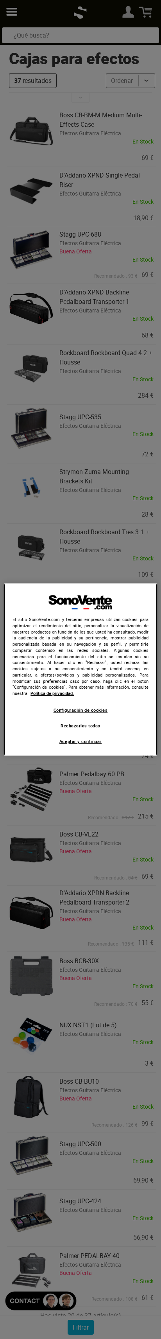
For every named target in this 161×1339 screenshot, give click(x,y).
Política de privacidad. (52, 693)
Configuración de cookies (81, 710)
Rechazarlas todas (80, 725)
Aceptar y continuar (80, 741)
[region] (80, 669)
